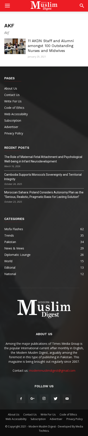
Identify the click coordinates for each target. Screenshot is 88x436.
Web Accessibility (16, 114)
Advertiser (11, 127)
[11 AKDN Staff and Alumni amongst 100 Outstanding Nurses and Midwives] (15, 46)
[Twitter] (55, 399)
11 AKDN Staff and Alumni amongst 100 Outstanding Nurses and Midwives (51, 46)
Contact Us (12, 95)
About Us (10, 88)
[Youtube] (67, 399)
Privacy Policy (13, 133)
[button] (82, 6)
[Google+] (32, 399)
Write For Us (13, 101)
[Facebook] (21, 399)
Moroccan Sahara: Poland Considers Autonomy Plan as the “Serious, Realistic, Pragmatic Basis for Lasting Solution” (44, 195)
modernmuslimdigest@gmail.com (52, 370)
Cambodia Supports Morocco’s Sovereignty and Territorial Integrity (43, 177)
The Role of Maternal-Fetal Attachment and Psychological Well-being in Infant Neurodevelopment (43, 159)
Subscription (12, 120)
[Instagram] (44, 399)
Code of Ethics (14, 108)
